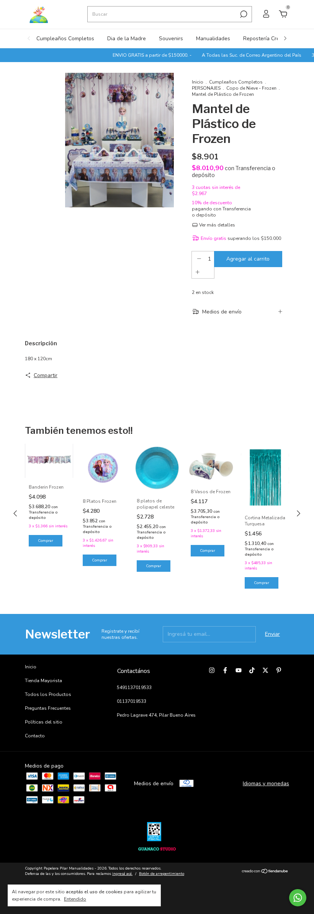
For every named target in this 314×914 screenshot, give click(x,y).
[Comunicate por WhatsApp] (297, 897)
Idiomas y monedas (266, 783)
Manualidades (213, 38)
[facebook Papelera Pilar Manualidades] (225, 670)
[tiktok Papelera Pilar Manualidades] (252, 670)
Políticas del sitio (43, 722)
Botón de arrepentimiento (161, 873)
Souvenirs (171, 38)
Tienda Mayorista (43, 681)
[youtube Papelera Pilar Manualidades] (239, 670)
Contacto (35, 736)
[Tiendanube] (265, 872)
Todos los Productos (48, 694)
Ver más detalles (216, 225)
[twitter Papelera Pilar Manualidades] (265, 670)
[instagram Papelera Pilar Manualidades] (212, 670)
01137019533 (131, 701)
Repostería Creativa (267, 38)
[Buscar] (243, 14)
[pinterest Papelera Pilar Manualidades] (279, 670)
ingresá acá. (122, 873)
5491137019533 (134, 687)
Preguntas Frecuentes (48, 708)
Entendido (75, 899)
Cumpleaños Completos (65, 38)
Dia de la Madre (126, 38)
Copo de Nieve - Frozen (251, 88)
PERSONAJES (206, 88)
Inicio (197, 82)
